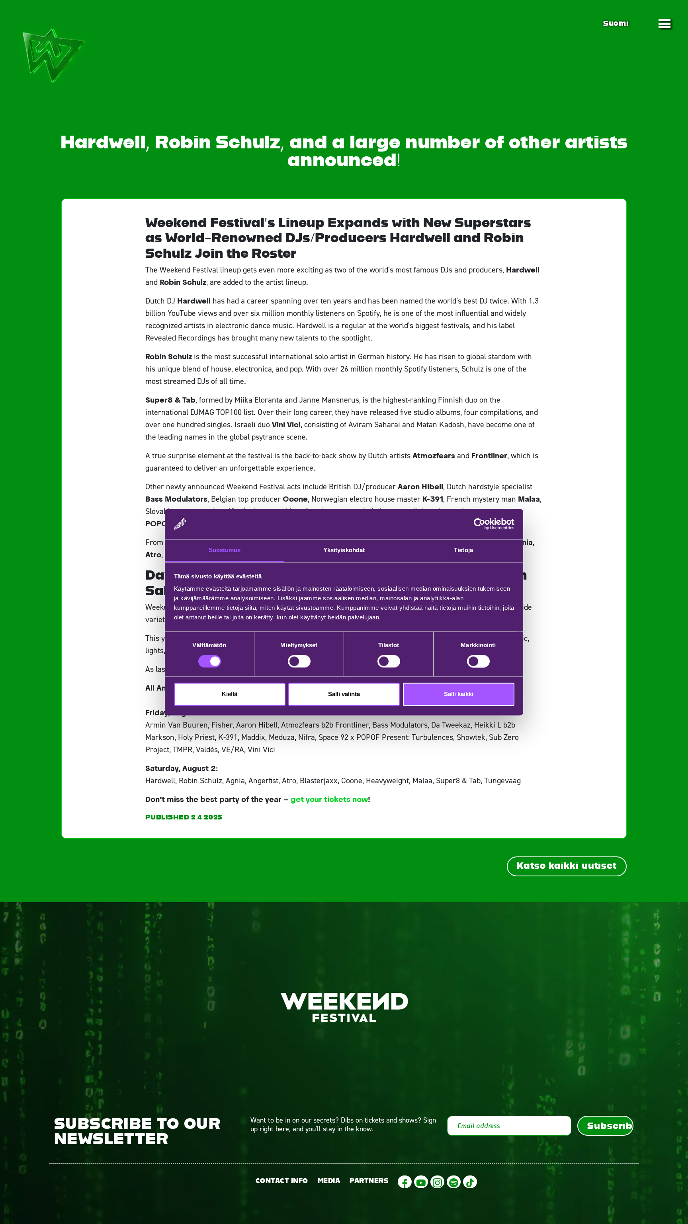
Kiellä (229, 694)
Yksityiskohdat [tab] (344, 550)
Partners (369, 1181)
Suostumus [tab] (225, 550)
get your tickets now (329, 799)
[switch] (299, 661)
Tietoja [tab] (463, 550)
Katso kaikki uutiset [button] (567, 865)
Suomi (616, 23)
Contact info (282, 1181)
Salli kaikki (458, 694)
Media (329, 1181)
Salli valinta (344, 694)
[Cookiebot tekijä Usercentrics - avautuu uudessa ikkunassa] (479, 524)
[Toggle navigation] (664, 23)
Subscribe (610, 1126)
